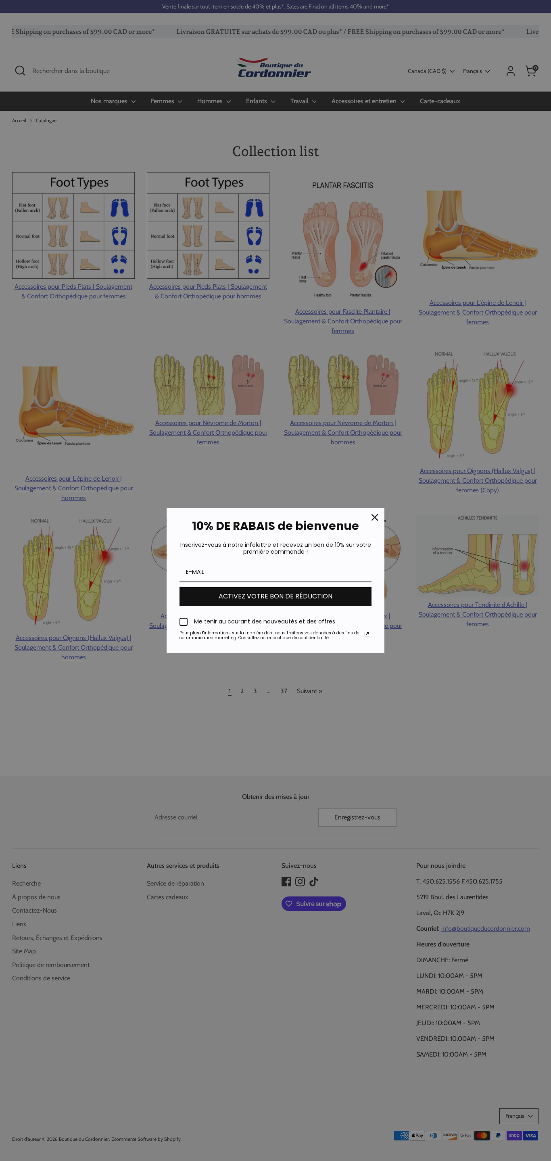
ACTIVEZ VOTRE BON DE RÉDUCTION (275, 596)
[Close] (374, 517)
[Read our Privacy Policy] (367, 634)
